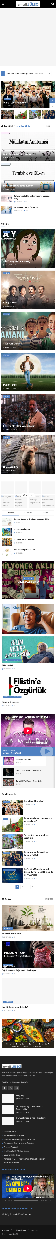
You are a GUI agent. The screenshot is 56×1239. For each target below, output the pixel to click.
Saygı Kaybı (21, 1095)
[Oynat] (5, 1200)
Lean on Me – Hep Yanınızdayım (19, 426)
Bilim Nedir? (7, 665)
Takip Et (29, 495)
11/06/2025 (8, 470)
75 (26, 202)
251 (36, 878)
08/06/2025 (8, 347)
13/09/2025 (7, 974)
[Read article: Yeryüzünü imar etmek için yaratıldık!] (28, 248)
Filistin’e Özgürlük (10, 702)
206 (16, 265)
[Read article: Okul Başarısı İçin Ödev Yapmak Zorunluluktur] (8, 1109)
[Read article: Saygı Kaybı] (8, 1098)
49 (14, 705)
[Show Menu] (3, 4)
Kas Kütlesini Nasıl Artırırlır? (15, 1007)
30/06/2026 (29, 878)
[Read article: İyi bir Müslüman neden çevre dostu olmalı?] (35, 114)
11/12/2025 (7, 669)
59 (14, 937)
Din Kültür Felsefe (12, 660)
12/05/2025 (8, 429)
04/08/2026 (29, 824)
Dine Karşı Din (28, 581)
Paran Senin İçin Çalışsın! (14, 1135)
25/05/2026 (7, 937)
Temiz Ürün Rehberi (11, 933)
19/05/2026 (18, 210)
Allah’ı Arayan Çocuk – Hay (16, 261)
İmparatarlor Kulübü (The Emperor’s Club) (22, 73)
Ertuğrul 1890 (10, 302)
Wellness (49, 899)
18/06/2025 (8, 306)
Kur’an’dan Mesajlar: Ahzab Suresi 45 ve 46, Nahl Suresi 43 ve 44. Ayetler (38, 872)
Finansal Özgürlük (11, 1147)
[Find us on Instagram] (16, 1088)
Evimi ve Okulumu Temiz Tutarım (18, 186)
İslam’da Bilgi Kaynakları (24, 550)
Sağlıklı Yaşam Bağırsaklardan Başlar (19, 970)
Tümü (48, 126)
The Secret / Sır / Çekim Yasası (16, 1151)
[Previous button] (52, 105)
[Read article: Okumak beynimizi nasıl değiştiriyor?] (8, 1121)
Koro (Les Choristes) (15, 102)
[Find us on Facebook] (4, 1088)
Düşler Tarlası (10, 384)
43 (15, 347)
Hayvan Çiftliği (10, 467)
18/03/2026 (27, 587)
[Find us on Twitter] (10, 1088)
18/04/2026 (20, 1099)
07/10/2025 (7, 705)
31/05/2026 (18, 202)
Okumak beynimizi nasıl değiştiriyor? (32, 1118)
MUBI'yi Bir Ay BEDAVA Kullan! (16, 1214)
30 (14, 1010)
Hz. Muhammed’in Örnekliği (26, 207)
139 (16, 429)
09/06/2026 (8, 158)
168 (26, 210)
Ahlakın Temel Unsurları (24, 539)
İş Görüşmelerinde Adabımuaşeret (18, 154)
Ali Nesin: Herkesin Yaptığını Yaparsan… (20, 1139)
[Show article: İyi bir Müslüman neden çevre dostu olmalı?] (21, 114)
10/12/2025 (20, 1121)
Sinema (7, 98)
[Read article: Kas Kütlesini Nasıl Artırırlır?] (28, 991)
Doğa (5, 819)
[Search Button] (52, 4)
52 (15, 470)
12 (36, 858)
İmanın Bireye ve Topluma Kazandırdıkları (32, 519)
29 (28, 1112)
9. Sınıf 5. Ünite (9, 869)
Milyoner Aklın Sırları (12, 1155)
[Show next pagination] (38, 887)
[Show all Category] (53, 126)
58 (15, 388)
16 (15, 189)
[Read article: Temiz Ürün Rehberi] (28, 918)
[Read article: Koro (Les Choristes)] (28, 94)
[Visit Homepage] (28, 4)
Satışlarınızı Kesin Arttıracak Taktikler (19, 1143)
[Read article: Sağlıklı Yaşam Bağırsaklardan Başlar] (28, 954)
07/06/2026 (8, 189)
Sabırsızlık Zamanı (12, 343)
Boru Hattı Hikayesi (11, 1163)
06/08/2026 (29, 804)
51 (33, 887)
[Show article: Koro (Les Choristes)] (7, 114)
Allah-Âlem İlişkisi (22, 529)
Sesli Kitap (28, 578)
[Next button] (52, 100)
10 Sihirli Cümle (10, 1132)
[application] (28, 1188)
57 (34, 587)
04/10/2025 (8, 265)
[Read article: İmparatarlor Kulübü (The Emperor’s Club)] (28, 580)
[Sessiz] (46, 1200)
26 (15, 306)
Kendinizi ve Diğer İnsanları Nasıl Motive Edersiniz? (24, 1159)
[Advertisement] (28, 37)
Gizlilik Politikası (20, 1230)
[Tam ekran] (50, 1200)
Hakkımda (34, 1230)
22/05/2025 (8, 388)
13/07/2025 (7, 1010)
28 (15, 158)
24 (28, 1099)
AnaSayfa (5, 1230)
